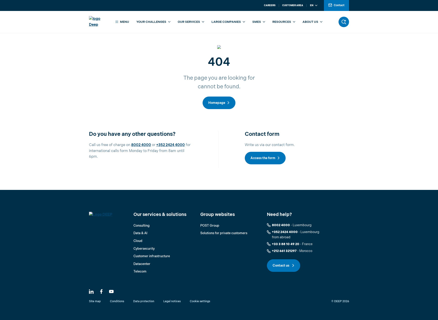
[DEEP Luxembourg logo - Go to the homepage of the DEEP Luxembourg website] (99, 22)
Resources (281, 22)
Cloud (137, 241)
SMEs (256, 22)
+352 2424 (165, 145)
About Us (310, 22)
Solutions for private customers (223, 233)
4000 (146, 145)
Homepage (216, 103)
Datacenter (141, 264)
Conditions (117, 301)
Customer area (292, 5)
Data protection (143, 301)
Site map (95, 301)
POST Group (209, 226)
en (311, 5)
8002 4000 (281, 225)
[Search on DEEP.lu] (344, 22)
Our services (189, 22)
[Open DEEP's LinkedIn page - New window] (91, 291)
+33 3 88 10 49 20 (285, 244)
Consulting (141, 226)
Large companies (226, 22)
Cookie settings (200, 301)
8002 (136, 145)
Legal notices (172, 301)
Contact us (281, 266)
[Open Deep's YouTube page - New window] (111, 291)
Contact (339, 5)
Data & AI (140, 233)
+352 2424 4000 (285, 232)
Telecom (139, 271)
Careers (270, 5)
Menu (124, 22)
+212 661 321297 (284, 251)
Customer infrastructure (151, 256)
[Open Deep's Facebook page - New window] (101, 291)
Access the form (262, 158)
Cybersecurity (144, 249)
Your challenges (151, 22)
